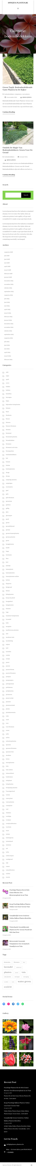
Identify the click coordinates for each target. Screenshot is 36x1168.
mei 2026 (7, 263)
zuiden (8, 873)
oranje (8, 659)
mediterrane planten (12, 630)
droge (7, 472)
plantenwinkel (10, 705)
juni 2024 (7, 345)
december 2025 (8, 281)
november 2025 (8, 284)
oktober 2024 (8, 331)
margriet (8, 626)
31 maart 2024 (24, 157)
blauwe (8, 422)
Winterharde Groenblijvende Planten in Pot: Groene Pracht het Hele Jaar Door (21, 929)
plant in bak (9, 698)
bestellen (8, 394)
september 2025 (9, 291)
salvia (8, 737)
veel (7, 809)
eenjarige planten (11, 480)
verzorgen (17, 977)
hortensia (9, 555)
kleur (24, 962)
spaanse (8, 745)
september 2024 (9, 334)
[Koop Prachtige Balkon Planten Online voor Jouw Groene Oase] (5, 906)
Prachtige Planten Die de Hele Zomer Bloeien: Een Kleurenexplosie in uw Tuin (19, 892)
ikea (7, 558)
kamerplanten (10, 573)
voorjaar (8, 820)
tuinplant (9, 780)
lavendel (8, 619)
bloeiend (8, 433)
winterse (8, 845)
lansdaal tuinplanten (12, 616)
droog (8, 476)
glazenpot (9, 515)
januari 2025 (8, 320)
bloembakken (10, 440)
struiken (8, 755)
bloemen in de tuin (11, 447)
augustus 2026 (8, 252)
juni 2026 (7, 259)
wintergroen (9, 838)
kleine (8, 591)
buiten (8, 465)
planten (8, 702)
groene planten (10, 537)
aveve (7, 383)
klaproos (8, 583)
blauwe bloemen (11, 426)
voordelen (6, 982)
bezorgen (9, 397)
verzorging (26, 977)
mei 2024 (7, 349)
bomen (8, 462)
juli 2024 (6, 342)
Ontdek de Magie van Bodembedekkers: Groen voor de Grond (18, 150)
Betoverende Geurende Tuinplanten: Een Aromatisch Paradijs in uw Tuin (19, 943)
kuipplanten (10, 605)
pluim (8, 709)
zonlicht (8, 987)
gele (7, 494)
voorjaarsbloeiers (11, 823)
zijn (7, 863)
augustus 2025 (8, 295)
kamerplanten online (12, 576)
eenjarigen (9, 483)
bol (7, 458)
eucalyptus (9, 487)
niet (7, 648)
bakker (8, 386)
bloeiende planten (11, 437)
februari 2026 (8, 273)
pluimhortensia (11, 712)
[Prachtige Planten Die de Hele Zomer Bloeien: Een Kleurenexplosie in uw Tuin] (5, 892)
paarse (8, 666)
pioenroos (9, 694)
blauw (8, 419)
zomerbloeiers (10, 870)
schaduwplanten (11, 741)
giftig (7, 508)
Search (26, 195)
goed (7, 519)
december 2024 (8, 324)
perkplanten (9, 691)
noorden (8, 651)
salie (7, 734)
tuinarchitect (10, 773)
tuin (7, 766)
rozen (7, 730)
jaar (7, 562)
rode (7, 716)
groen (7, 523)
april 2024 (7, 352)
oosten (8, 655)
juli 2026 (6, 256)
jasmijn (8, 566)
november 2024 (8, 327)
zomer (8, 866)
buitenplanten (10, 469)
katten (8, 580)
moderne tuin (10, 637)
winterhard (9, 841)
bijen (7, 401)
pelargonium (10, 684)
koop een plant (10, 598)
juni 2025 (7, 302)
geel (7, 490)
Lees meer (12, 1099)
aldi (7, 372)
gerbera (8, 505)
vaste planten (26, 94)
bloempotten (10, 451)
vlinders (8, 813)
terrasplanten (10, 762)
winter (8, 834)
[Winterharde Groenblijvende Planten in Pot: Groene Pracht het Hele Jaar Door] (5, 929)
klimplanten (10, 594)
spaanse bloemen (11, 748)
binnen (8, 408)
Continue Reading (9, 112)
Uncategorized (10, 791)
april (7, 379)
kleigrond (9, 587)
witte (7, 852)
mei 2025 (7, 306)
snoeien (16, 972)
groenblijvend (10, 526)
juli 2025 (6, 299)
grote (7, 540)
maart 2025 (7, 313)
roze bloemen (10, 727)
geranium (9, 501)
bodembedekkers (9, 94)
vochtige (8, 816)
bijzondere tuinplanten (13, 404)
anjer (7, 376)
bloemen (8, 444)
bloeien (8, 429)
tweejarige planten (11, 788)
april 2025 (7, 309)
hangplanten (10, 544)
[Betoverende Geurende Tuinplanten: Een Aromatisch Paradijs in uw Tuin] (5, 943)
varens (8, 795)
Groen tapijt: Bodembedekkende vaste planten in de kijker (17, 88)
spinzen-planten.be (18, 3)
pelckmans (9, 687)
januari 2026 (8, 277)
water (13, 982)
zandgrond (9, 859)
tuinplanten (18, 94)
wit (7, 848)
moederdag (9, 641)
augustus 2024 (8, 338)
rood (7, 720)
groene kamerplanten (12, 533)
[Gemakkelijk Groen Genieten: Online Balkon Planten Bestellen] (5, 917)
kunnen (8, 608)
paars (7, 662)
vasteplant (9, 805)
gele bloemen (10, 498)
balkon (8, 390)
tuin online (9, 770)
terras (7, 759)
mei (7, 634)
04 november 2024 (12, 97)
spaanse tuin (10, 752)
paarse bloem (10, 669)
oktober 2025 (8, 288)
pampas (8, 676)
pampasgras (9, 680)
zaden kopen (10, 856)
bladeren (8, 415)
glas (7, 512)
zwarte (8, 877)
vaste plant (9, 798)
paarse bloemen (11, 673)
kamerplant (9, 569)
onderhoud (18, 967)
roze (7, 723)
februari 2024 (8, 359)
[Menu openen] (18, 8)
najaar (8, 644)
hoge (7, 551)
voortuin (8, 827)
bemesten (7, 962)
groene (8, 530)
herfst (7, 548)
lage (7, 612)
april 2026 (7, 266)
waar (7, 830)
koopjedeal (9, 601)
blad (7, 412)
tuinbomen (9, 777)
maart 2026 (7, 270)
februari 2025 (8, 317)
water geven (24, 981)
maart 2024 (7, 356)
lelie (7, 623)
